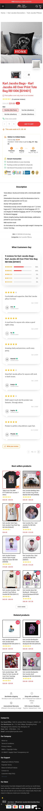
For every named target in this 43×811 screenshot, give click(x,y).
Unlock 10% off (4, 802)
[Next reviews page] (38, 452)
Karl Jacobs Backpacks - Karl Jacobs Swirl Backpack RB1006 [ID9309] (31, 674)
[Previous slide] (4, 42)
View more (22, 607)
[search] (36, 6)
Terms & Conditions (7, 743)
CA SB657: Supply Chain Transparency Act (15, 752)
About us (4, 740)
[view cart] (40, 6)
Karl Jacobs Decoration (16, 13)
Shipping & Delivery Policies (10, 762)
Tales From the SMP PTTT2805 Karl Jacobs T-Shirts (11, 493)
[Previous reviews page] (28, 452)
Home (3, 13)
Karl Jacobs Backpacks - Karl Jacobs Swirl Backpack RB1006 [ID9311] (11, 642)
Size (4, 107)
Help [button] (39, 808)
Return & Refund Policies (9, 768)
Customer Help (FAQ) (8, 773)
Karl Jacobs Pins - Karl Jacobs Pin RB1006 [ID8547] (30, 558)
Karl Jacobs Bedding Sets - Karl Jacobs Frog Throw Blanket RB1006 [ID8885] (31, 493)
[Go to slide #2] (27, 75)
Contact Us (5, 771)
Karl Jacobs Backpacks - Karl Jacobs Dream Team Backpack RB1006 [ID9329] (31, 642)
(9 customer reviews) (18, 99)
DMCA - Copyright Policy (9, 749)
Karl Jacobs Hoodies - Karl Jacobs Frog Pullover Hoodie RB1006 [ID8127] (11, 592)
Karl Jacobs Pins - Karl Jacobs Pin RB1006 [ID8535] (30, 525)
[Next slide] (39, 42)
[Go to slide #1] (16, 75)
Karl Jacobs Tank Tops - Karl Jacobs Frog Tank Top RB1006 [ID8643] (11, 525)
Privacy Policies (6, 746)
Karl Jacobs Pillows (34, 13)
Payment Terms (6, 765)
